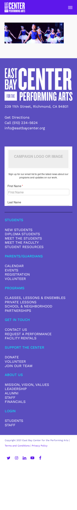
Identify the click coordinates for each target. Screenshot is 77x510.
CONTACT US (16, 329)
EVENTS (11, 270)
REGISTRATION (17, 274)
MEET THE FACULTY (22, 242)
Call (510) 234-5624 (21, 123)
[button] (70, 7)
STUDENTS (14, 421)
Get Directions (17, 117)
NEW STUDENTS (19, 230)
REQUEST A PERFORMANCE (28, 334)
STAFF (10, 397)
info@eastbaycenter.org (25, 128)
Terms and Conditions (17, 445)
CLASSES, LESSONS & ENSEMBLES (35, 298)
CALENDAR (14, 266)
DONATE (12, 357)
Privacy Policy (39, 445)
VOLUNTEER (15, 279)
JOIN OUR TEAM (18, 366)
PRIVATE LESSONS (21, 302)
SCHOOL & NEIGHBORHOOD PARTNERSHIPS (28, 308)
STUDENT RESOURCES (24, 247)
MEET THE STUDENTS (23, 238)
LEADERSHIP (16, 389)
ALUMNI (11, 393)
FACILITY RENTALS (21, 338)
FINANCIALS (15, 402)
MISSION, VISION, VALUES (27, 384)
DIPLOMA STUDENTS (22, 234)
